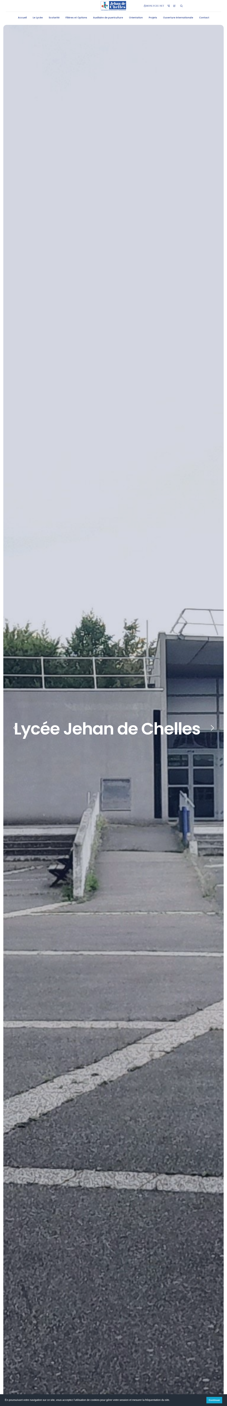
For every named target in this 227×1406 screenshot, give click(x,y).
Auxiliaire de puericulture (108, 17)
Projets (153, 17)
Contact (204, 17)
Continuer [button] (214, 1400)
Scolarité (54, 17)
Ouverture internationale (178, 17)
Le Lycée (38, 17)
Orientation (136, 17)
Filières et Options (76, 17)
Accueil (22, 17)
